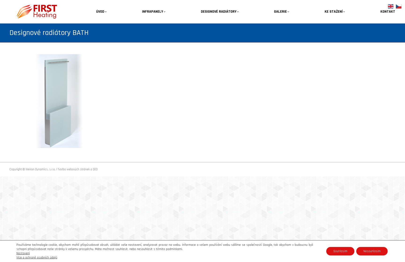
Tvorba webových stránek (74, 169)
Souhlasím (340, 251)
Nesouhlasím (372, 251)
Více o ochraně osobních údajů (36, 257)
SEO (95, 169)
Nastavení (23, 253)
